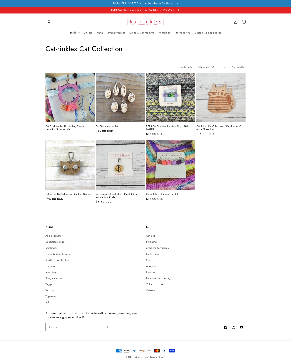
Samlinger (51, 248)
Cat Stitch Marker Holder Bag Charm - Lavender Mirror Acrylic (65, 128)
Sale (47, 302)
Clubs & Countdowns (57, 254)
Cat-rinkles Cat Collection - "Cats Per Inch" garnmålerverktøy (218, 128)
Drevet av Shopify (158, 357)
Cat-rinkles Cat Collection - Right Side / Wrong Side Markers (116, 196)
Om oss (150, 236)
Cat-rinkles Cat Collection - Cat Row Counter (68, 194)
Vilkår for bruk (154, 284)
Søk (148, 260)
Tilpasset (50, 296)
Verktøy (49, 290)
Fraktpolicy (152, 272)
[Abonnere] (107, 327)
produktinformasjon (157, 248)
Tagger (49, 284)
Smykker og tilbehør (57, 260)
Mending (50, 272)
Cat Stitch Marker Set (107, 126)
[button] (49, 22)
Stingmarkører (53, 278)
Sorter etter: (187, 67)
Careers (151, 290)
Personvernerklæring (158, 278)
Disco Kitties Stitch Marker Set (162, 194)
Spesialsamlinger (55, 242)
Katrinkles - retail (141, 357)
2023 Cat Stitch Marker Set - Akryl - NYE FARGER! (167, 128)
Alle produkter (54, 236)
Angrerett (151, 266)
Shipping (151, 242)
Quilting (50, 266)
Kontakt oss (152, 254)
